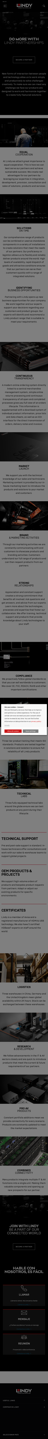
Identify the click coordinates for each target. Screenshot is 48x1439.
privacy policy (36, 721)
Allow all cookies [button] (13, 731)
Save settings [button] (31, 731)
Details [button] (7, 725)
